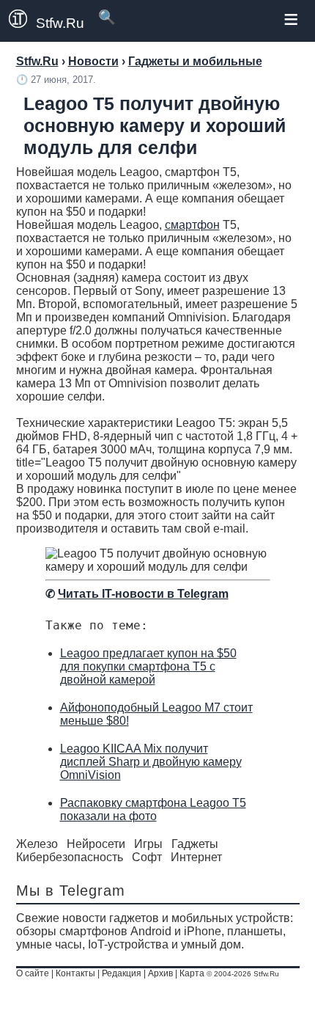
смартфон (192, 225)
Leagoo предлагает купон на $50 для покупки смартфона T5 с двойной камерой (148, 666)
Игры (148, 844)
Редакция (121, 973)
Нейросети (96, 844)
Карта (191, 973)
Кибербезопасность (69, 857)
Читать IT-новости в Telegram (143, 594)
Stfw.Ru (60, 23)
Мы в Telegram (70, 890)
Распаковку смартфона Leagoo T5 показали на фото (153, 809)
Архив (160, 973)
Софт (147, 857)
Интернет (196, 857)
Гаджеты (194, 844)
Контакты (75, 973)
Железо (37, 844)
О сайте (32, 973)
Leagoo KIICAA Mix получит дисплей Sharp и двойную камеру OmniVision (151, 761)
